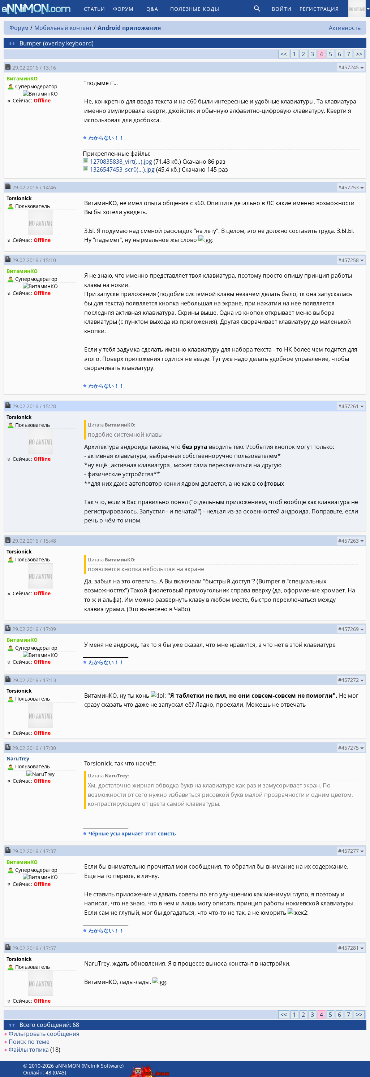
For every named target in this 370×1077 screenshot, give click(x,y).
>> (359, 54)
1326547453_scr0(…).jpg (122, 169)
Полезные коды (194, 8)
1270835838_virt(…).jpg (121, 161)
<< (283, 54)
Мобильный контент (63, 28)
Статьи (94, 8)
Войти (282, 8)
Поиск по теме (29, 1042)
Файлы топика (29, 1050)
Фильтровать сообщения (44, 1034)
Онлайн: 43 (37, 1072)
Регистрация (319, 8)
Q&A (152, 8)
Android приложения (129, 28)
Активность (345, 28)
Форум (123, 8)
